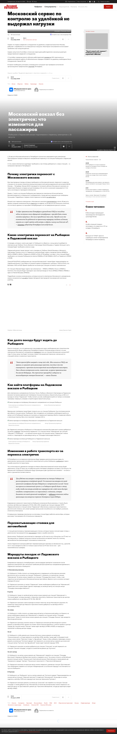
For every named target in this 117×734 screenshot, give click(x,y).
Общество (20, 84)
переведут (37, 352)
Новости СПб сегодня (45, 705)
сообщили (59, 461)
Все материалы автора (30, 39)
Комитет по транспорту (14, 705)
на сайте (25, 278)
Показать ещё (90, 201)
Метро (94, 703)
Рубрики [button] (38, 7)
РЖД (50, 703)
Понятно (111, 731)
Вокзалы (77, 703)
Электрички (21, 703)
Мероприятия (64, 7)
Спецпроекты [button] (50, 7)
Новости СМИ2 (12, 95)
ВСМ (55, 703)
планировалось (51, 201)
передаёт (31, 66)
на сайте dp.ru (51, 197)
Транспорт (29, 703)
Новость (41, 84)
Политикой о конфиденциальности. (29, 731)
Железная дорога (38, 703)
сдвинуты (33, 203)
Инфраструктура (85, 703)
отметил (21, 224)
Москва (13, 84)
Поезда (45, 703)
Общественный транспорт (65, 703)
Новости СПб (34, 705)
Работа (26, 84)
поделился (52, 494)
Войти (108, 6)
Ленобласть (26, 705)
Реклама (74, 7)
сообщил (17, 431)
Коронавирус (33, 84)
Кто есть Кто (82, 7)
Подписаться (71, 1)
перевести (47, 57)
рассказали (32, 533)
